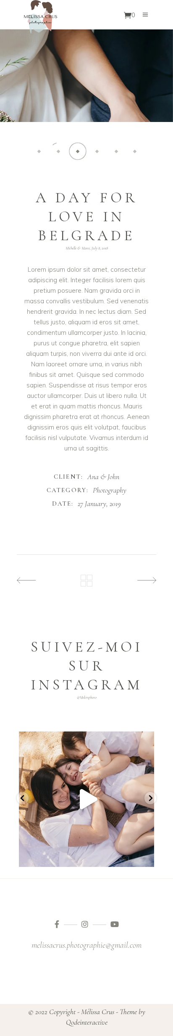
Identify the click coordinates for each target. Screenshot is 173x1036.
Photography (109, 490)
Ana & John (103, 476)
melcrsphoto (86, 740)
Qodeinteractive (86, 1022)
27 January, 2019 (99, 503)
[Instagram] (145, 856)
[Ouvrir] (86, 799)
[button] (39, 151)
